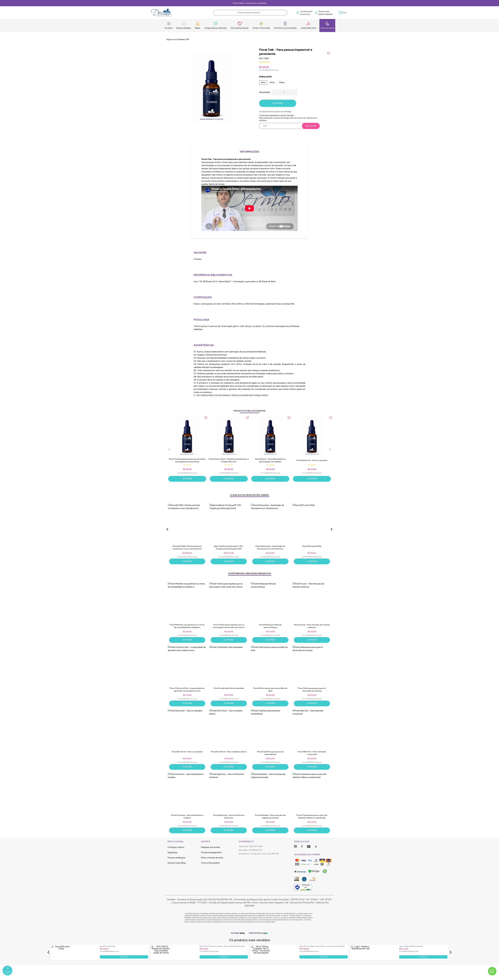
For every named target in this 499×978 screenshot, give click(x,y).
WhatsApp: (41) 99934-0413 (250, 850)
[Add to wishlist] (328, 53)
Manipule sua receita (210, 847)
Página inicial (171, 39)
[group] (211, 89)
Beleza (197, 28)
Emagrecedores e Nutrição (215, 28)
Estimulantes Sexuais (240, 28)
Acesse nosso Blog (177, 863)
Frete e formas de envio (212, 857)
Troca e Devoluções (210, 863)
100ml (281, 82)
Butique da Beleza (183, 28)
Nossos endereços (176, 857)
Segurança (172, 852)
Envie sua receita (327, 28)
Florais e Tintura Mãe (261, 28)
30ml (263, 82)
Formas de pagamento (211, 852)
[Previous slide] (169, 450)
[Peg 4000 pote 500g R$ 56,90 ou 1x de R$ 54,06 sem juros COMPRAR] (61, 958)
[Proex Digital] (265, 933)
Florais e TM (183, 39)
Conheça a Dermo (176, 847)
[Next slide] (330, 450)
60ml (272, 82)
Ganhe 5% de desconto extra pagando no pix (249, 3)
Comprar (187, 478)
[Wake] (242, 933)
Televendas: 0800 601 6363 (250, 846)
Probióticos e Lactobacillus (285, 28)
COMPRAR (277, 103)
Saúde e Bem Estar (308, 28)
